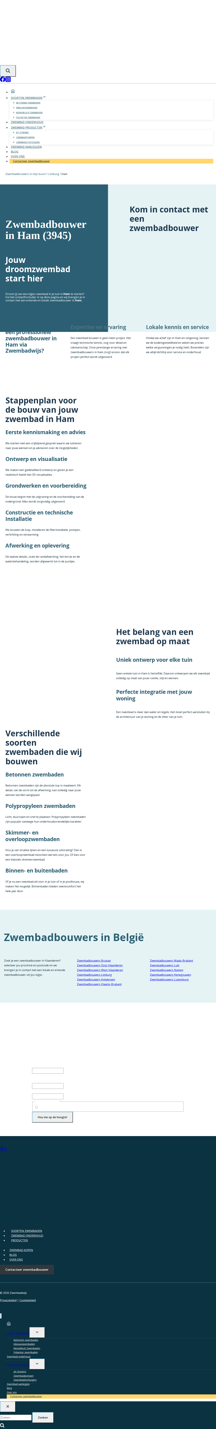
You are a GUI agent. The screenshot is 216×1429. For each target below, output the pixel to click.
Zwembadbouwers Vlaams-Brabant (99, 984)
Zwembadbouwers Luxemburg (169, 979)
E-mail (42, 1091)
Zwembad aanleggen (26, 147)
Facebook (38, 1065)
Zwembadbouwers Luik (164, 965)
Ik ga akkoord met (68, 1107)
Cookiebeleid (27, 1300)
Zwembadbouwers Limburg (94, 975)
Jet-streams (22, 132)
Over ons (18, 156)
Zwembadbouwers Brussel (94, 960)
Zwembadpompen (25, 137)
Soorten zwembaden (18, 1333)
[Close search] (8, 1406)
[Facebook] (2, 81)
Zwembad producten (18, 1364)
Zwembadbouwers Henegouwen (170, 975)
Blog (14, 152)
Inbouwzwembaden (26, 107)
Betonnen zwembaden (28, 102)
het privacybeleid (73, 1107)
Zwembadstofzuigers (28, 142)
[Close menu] (1, 1316)
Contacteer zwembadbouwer (31, 161)
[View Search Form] (8, 71)
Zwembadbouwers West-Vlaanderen (100, 970)
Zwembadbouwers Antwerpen (96, 979)
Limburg (53, 174)
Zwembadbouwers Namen (166, 970)
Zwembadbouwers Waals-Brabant (171, 960)
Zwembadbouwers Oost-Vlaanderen (100, 965)
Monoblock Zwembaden (29, 112)
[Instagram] (8, 81)
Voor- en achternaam (45, 1081)
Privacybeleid (8, 1300)
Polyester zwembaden (28, 117)
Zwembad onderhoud (27, 122)
